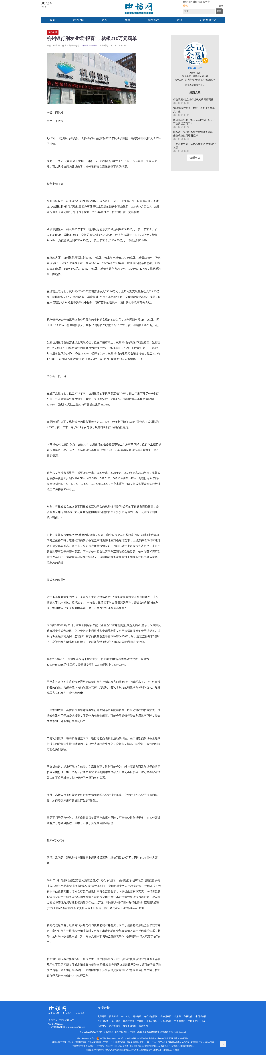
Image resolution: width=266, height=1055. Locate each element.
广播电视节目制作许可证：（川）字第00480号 (107, 1042)
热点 (104, 20)
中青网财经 (179, 1021)
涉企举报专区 (208, 20)
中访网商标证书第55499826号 (126, 1050)
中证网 (140, 1021)
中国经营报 (200, 1016)
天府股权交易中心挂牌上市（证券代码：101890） (159, 1050)
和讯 (204, 1021)
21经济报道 (103, 1021)
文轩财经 (102, 1026)
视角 (127, 20)
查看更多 (195, 157)
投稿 (185, 5)
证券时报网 (128, 1021)
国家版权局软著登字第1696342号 (99, 1050)
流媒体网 (143, 1026)
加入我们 (67, 1013)
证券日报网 (165, 1021)
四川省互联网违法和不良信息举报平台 (140, 1038)
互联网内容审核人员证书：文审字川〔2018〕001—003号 (191, 1042)
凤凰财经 (102, 1016)
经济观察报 (165, 1016)
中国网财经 (193, 1021)
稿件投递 (79, 1013)
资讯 (179, 20)
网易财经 (113, 1016)
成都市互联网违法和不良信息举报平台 (173, 1038)
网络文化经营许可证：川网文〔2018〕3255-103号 (147, 1042)
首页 (52, 20)
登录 (221, 6)
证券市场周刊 (129, 1026)
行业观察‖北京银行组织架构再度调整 (193, 99)
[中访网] (138, 8)
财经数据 (78, 20)
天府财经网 (114, 1026)
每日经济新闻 (150, 1016)
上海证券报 (152, 1021)
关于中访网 (53, 1013)
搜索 (219, 11)
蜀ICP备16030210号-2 (86, 1038)
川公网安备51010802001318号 (111, 1038)
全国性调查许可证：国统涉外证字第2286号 (69, 1042)
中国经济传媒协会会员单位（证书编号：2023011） (93, 1046)
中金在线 (125, 1016)
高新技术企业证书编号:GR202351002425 (177, 1046)
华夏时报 (188, 1016)
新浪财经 (137, 1016)
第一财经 (115, 1021)
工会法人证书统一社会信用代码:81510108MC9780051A (137, 1046)
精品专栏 (153, 20)
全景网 (177, 1016)
